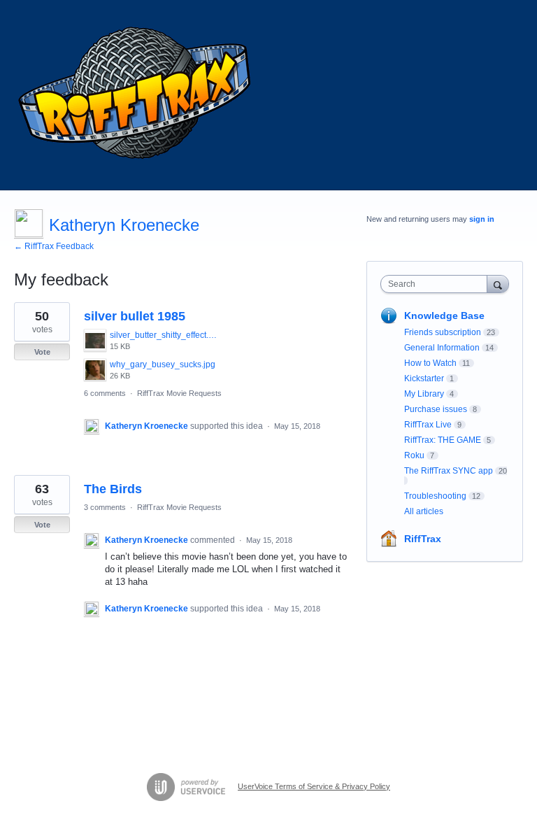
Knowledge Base (444, 315)
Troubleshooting (435, 496)
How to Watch (430, 363)
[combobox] (437, 284)
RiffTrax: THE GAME (442, 440)
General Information (442, 348)
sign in (481, 219)
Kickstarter (424, 378)
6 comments (105, 393)
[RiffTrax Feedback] (136, 95)
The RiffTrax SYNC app (448, 471)
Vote (42, 352)
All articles (423, 511)
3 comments (105, 507)
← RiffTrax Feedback (54, 246)
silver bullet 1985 (134, 316)
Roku (414, 455)
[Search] (498, 283)
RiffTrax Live (428, 425)
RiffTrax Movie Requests (179, 393)
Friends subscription (442, 332)
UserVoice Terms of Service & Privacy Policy (314, 786)
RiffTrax (422, 538)
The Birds (113, 489)
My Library (424, 394)
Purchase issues (435, 409)
